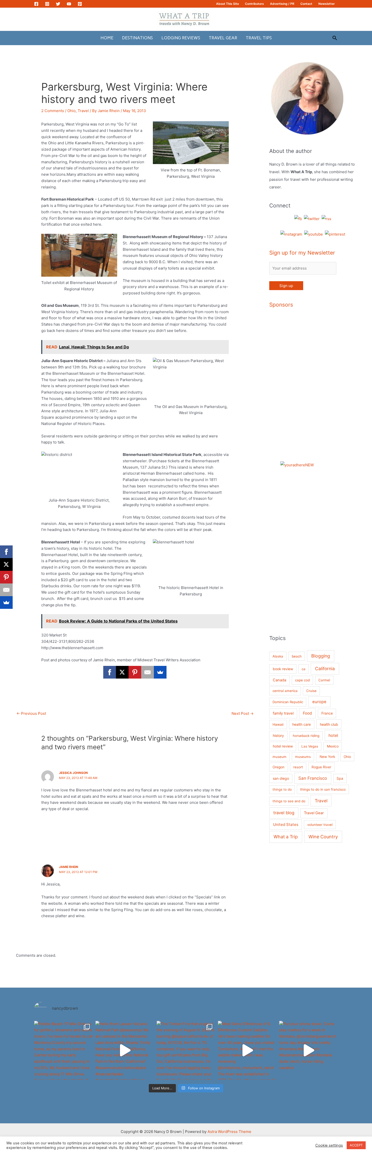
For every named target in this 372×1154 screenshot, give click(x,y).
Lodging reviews (180, 37)
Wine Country (323, 836)
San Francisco (312, 778)
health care (301, 724)
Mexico (333, 746)
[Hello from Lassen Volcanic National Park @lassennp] (124, 1050)
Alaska (278, 656)
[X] (122, 672)
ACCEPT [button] (356, 1145)
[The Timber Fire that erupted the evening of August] (186, 1050)
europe (319, 701)
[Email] (147, 672)
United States (285, 824)
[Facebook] (36, 4)
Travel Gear (223, 37)
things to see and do (289, 801)
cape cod (302, 680)
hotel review (283, 746)
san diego (281, 778)
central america (285, 691)
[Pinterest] (80, 4)
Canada (279, 680)
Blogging (320, 656)
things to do (282, 789)
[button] (335, 38)
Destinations (137, 37)
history (278, 735)
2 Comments (52, 110)
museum (279, 757)
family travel (283, 713)
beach (297, 656)
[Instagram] (47, 4)
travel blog (283, 812)
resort (298, 767)
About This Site (227, 4)
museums (303, 757)
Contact (306, 4)
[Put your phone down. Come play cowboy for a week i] (308, 1050)
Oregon (278, 767)
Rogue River (321, 767)
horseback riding (306, 736)
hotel (333, 735)
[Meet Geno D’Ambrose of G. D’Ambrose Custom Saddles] (247, 1050)
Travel (83, 110)
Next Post (243, 713)
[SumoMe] (160, 672)
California (325, 668)
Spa (340, 778)
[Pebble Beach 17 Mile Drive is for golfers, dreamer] (63, 1050)
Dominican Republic (288, 702)
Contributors (254, 4)
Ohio (71, 110)
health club (329, 724)
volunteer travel (320, 825)
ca (303, 669)
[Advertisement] (330, 390)
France (327, 713)
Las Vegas (309, 746)
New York (327, 757)
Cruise (311, 691)
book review (283, 669)
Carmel (324, 680)
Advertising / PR (282, 4)
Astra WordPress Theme (229, 1131)
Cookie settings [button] (329, 1145)
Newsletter (326, 4)
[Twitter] (58, 4)
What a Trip (286, 836)
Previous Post (31, 713)
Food (307, 713)
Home (106, 37)
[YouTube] (69, 4)
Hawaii (278, 724)
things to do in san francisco (323, 789)
